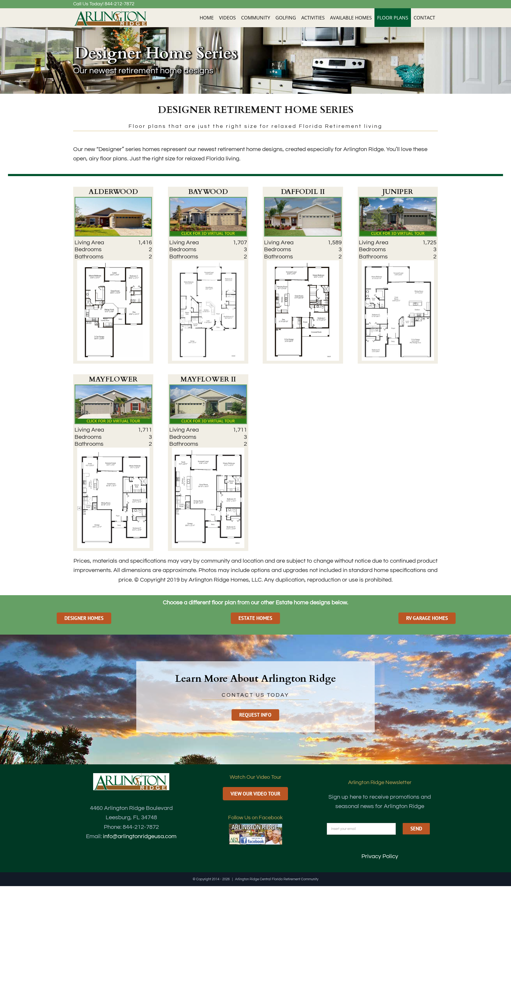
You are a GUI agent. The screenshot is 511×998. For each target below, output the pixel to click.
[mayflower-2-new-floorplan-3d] (208, 388)
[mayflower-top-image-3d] (113, 388)
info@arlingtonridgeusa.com (139, 836)
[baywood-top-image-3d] (208, 200)
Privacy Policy (379, 856)
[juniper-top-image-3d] (398, 200)
